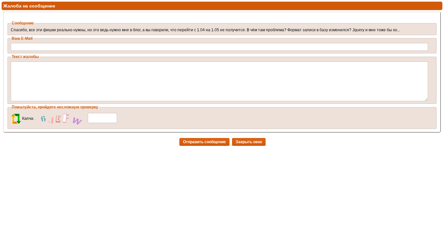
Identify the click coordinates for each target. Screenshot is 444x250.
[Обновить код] (16, 118)
